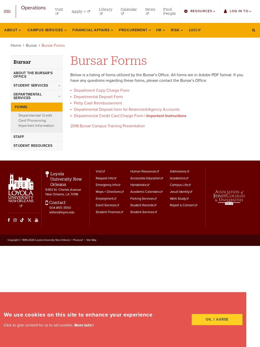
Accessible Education (145, 178)
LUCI (193, 30)
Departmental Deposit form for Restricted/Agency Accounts (127, 109)
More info (83, 325)
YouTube (36, 220)
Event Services (106, 205)
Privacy (77, 240)
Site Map (91, 240)
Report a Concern (182, 205)
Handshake (138, 185)
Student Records (142, 205)
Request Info (104, 178)
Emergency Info (107, 185)
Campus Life (179, 185)
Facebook (9, 220)
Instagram (15, 220)
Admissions (178, 171)
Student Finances (108, 212)
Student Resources (32, 146)
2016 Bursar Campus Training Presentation (107, 126)
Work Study (178, 199)
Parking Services (142, 199)
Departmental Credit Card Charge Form (108, 115)
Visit (99, 171)
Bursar (31, 45)
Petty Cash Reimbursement (98, 103)
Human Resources (143, 171)
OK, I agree (217, 319)
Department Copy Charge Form (102, 90)
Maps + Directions (108, 192)
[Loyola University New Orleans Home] (7, 11)
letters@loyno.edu (61, 212)
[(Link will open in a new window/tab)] (229, 197)
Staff (18, 137)
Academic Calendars (145, 192)
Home (16, 45)
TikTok (22, 220)
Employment (104, 199)
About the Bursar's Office (33, 75)
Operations (33, 8)
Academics (178, 178)
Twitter (29, 220)
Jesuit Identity (179, 192)
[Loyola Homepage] (21, 190)
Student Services (142, 212)
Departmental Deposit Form (98, 96)
